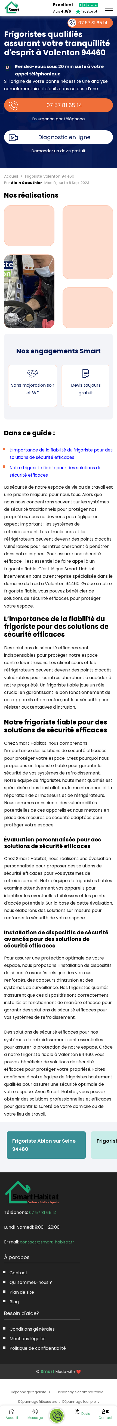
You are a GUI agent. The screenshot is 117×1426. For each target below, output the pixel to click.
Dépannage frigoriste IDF (31, 1392)
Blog (14, 1302)
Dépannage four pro (79, 1401)
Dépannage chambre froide (80, 1392)
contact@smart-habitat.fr (47, 1242)
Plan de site (22, 1292)
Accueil (11, 176)
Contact (18, 1273)
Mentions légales (27, 1339)
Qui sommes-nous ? (31, 1282)
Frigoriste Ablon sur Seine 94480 (44, 1144)
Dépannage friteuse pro (37, 1401)
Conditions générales (32, 1329)
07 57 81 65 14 (64, 105)
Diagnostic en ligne (64, 137)
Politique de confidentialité (38, 1348)
